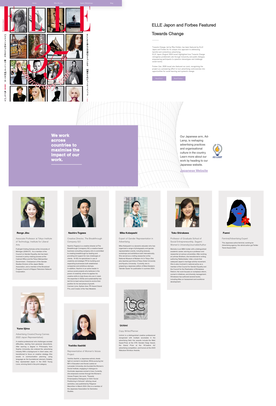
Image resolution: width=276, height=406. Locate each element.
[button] (58, 3)
